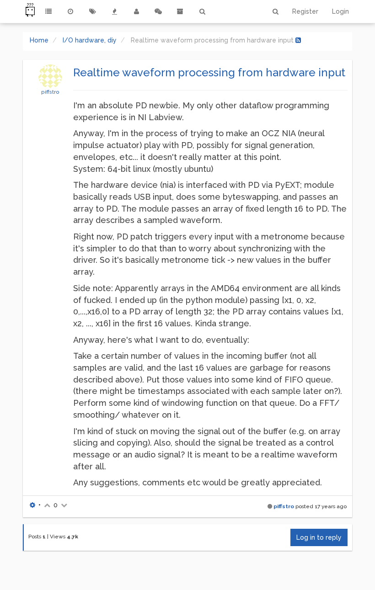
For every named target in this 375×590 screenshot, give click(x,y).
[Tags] (92, 11)
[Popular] (114, 11)
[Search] (202, 11)
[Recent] (70, 11)
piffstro (50, 92)
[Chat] (158, 11)
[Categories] (48, 11)
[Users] (136, 11)
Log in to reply (319, 537)
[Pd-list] (180, 11)
